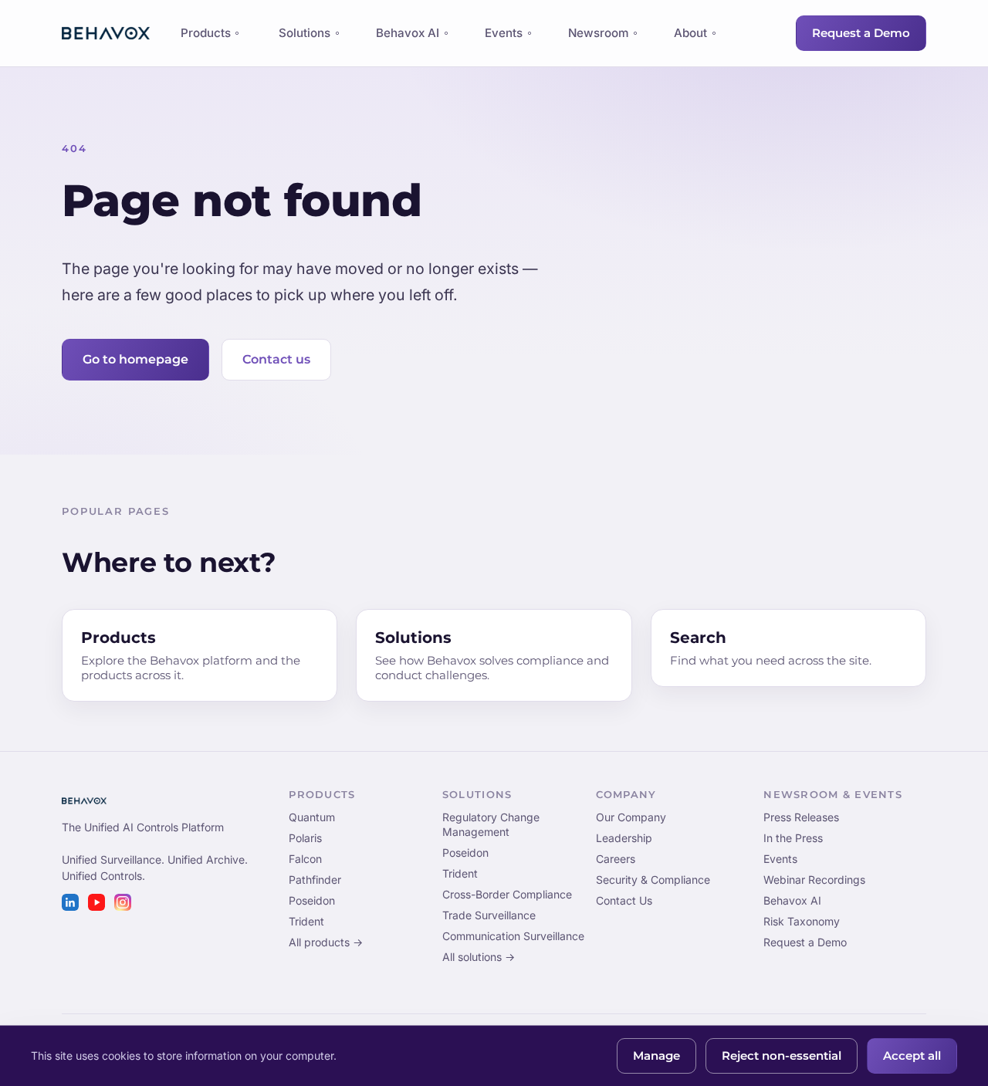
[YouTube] (96, 902)
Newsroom (598, 32)
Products (205, 37)
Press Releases (801, 817)
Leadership (624, 837)
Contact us (276, 359)
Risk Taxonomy (801, 921)
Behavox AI (407, 32)
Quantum (312, 817)
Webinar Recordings (814, 879)
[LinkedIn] (70, 902)
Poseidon (312, 900)
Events (504, 32)
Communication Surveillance (513, 935)
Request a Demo (861, 33)
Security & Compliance (653, 879)
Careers (615, 858)
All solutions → (478, 956)
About (690, 32)
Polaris (305, 837)
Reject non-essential (781, 1056)
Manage (656, 1056)
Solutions (304, 32)
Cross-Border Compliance (507, 894)
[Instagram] (122, 902)
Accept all (912, 1056)
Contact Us (624, 900)
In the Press (793, 837)
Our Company (631, 817)
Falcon (305, 858)
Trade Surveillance (489, 915)
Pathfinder (315, 879)
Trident (306, 921)
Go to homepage (135, 359)
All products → (326, 942)
